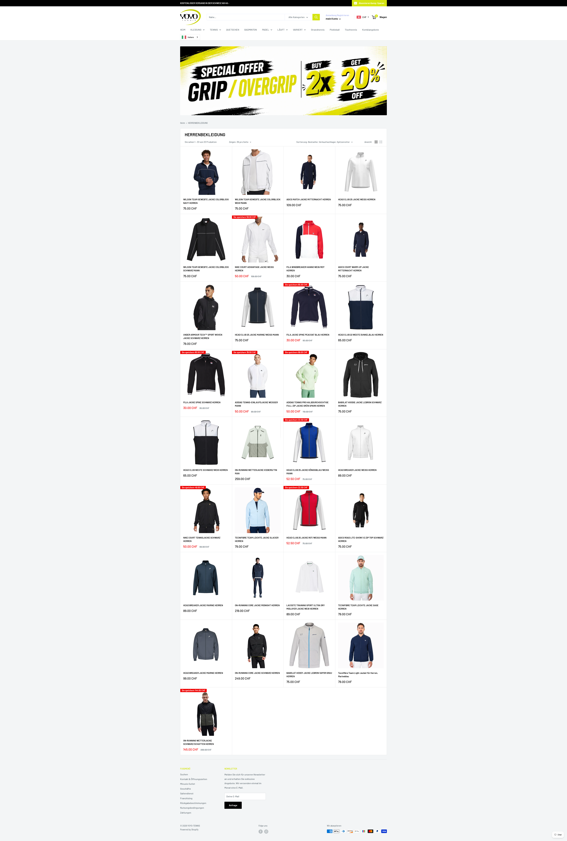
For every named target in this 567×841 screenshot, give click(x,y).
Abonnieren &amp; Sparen (371, 3)
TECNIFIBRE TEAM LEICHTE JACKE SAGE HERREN (358, 607)
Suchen (184, 774)
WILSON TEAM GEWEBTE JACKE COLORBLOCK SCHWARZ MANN (206, 269)
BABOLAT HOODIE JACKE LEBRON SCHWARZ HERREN (360, 404)
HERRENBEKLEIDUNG (198, 123)
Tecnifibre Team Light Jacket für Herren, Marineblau (358, 675)
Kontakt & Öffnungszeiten (193, 779)
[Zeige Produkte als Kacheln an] (376, 142)
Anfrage (233, 805)
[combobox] (190, 37)
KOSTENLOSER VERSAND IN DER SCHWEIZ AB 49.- (204, 3)
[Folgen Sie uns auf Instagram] (266, 831)
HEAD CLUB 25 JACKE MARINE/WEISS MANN (257, 334)
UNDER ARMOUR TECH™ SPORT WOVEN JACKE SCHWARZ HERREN (202, 336)
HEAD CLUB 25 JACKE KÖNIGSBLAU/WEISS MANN (307, 472)
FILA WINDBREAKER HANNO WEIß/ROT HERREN (305, 269)
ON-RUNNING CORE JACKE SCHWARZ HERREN (257, 673)
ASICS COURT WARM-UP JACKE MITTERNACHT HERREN (353, 269)
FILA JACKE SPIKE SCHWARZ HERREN (201, 402)
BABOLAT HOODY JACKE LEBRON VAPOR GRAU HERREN (309, 675)
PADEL (265, 29)
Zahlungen (185, 812)
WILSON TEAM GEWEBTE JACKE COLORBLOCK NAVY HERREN (206, 201)
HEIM (182, 29)
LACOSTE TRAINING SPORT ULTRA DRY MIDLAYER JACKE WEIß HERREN (305, 607)
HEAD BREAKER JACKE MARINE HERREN (203, 605)
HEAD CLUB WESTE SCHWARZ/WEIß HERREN (205, 470)
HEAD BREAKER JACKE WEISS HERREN (357, 470)
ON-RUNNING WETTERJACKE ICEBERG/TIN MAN (256, 472)
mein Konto (332, 18)
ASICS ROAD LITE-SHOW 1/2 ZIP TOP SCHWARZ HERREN (360, 539)
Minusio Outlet (187, 783)
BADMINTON (250, 29)
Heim (182, 123)
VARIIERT (298, 29)
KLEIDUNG (195, 29)
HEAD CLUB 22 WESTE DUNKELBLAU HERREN (360, 334)
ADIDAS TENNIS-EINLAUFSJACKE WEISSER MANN (256, 404)
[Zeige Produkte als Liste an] (381, 142)
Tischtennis (351, 29)
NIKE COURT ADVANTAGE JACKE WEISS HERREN (254, 269)
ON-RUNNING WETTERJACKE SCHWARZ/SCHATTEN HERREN (198, 742)
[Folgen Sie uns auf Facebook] (261, 831)
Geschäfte (185, 788)
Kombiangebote (370, 29)
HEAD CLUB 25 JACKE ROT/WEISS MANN (306, 537)
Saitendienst (186, 793)
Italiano (191, 37)
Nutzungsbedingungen (192, 807)
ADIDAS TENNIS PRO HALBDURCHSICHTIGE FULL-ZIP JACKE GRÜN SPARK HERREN (307, 404)
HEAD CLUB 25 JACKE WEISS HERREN (356, 199)
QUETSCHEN (232, 29)
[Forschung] (316, 17)
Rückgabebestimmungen (193, 803)
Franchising (186, 798)
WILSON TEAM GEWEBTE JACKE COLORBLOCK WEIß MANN (257, 201)
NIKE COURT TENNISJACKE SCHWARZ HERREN (201, 539)
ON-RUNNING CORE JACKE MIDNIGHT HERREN (257, 605)
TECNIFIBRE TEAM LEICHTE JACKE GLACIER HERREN (256, 539)
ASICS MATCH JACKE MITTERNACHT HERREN (308, 199)
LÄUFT (281, 29)
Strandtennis (318, 29)
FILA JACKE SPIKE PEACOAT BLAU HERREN (307, 334)
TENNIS (214, 29)
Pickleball (335, 29)
